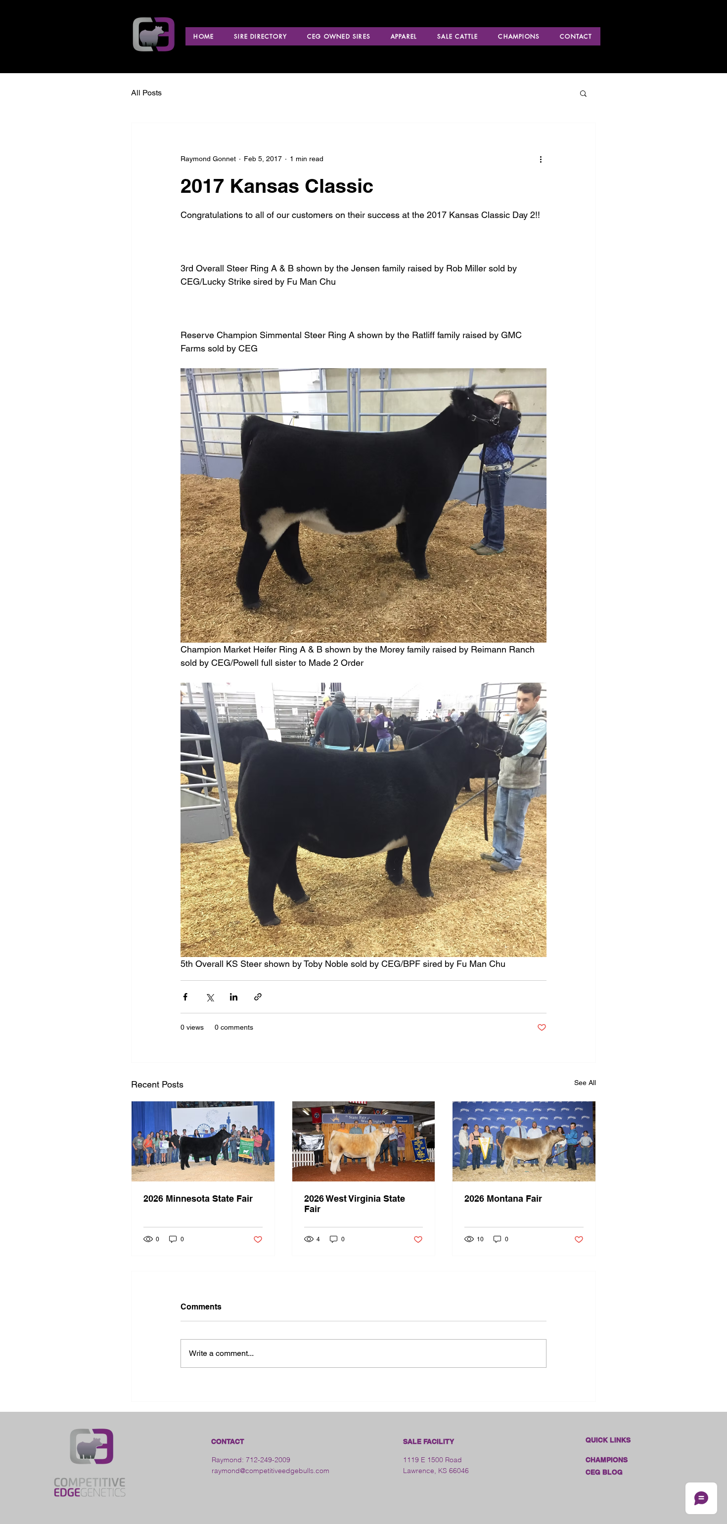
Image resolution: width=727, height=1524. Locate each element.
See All (585, 1083)
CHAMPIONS (607, 1460)
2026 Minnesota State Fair (198, 1198)
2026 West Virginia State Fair (354, 1203)
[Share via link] (258, 996)
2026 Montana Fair (503, 1198)
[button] (583, 93)
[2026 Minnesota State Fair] (203, 1141)
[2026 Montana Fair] (524, 1141)
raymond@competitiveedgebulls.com (270, 1470)
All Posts (146, 92)
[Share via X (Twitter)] (209, 996)
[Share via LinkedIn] (233, 996)
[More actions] (540, 159)
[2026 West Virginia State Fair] (363, 1141)
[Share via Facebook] (185, 996)
